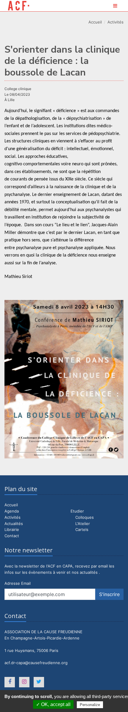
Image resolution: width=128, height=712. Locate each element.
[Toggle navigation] (115, 5)
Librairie (11, 529)
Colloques (84, 517)
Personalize (90, 704)
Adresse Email (17, 583)
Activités (115, 22)
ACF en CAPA (18, 5)
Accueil (95, 22)
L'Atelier (82, 523)
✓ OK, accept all (53, 704)
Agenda (11, 511)
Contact (11, 535)
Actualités (13, 523)
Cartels (81, 529)
